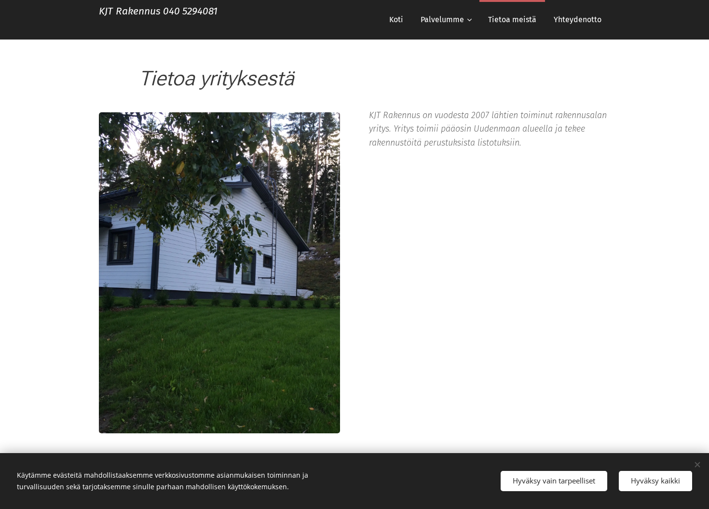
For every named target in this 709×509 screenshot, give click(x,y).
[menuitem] (396, 20)
